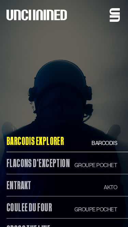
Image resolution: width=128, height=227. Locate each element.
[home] (36, 15)
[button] (115, 15)
